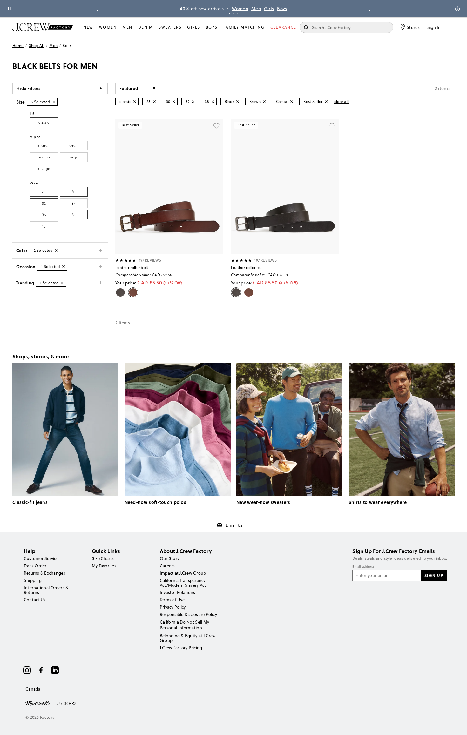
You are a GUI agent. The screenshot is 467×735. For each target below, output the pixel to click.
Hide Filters (29, 88)
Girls (269, 8)
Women (240, 8)
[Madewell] (37, 702)
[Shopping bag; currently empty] (451, 27)
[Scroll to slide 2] (233, 13)
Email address (363, 567)
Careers (167, 566)
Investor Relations (177, 592)
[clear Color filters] (56, 250)
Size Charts (103, 558)
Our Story (169, 558)
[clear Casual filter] (291, 101)
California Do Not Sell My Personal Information (184, 625)
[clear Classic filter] (134, 101)
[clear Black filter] (237, 101)
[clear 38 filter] (212, 101)
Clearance (283, 27)
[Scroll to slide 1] (229, 13)
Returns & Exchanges (44, 573)
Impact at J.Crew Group (183, 573)
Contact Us (34, 600)
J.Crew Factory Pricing (181, 648)
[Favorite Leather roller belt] (216, 126)
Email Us (234, 525)
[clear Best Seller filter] (326, 101)
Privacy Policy (173, 607)
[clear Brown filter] (264, 101)
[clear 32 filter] (193, 101)
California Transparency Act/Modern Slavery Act (183, 583)
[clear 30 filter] (173, 101)
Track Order (35, 566)
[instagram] (27, 670)
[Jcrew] (66, 702)
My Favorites (104, 566)
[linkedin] (55, 670)
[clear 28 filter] (154, 101)
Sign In (434, 27)
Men (256, 8)
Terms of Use (172, 600)
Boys (282, 8)
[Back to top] (456, 724)
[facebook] (41, 670)
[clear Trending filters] (62, 282)
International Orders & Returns (46, 590)
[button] (138, 88)
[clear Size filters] (53, 101)
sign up (433, 575)
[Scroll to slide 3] (237, 13)
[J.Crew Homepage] (42, 27)
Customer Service (41, 558)
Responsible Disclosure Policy (188, 614)
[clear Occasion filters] (63, 266)
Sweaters (170, 27)
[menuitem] (88, 27)
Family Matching (244, 27)
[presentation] (126, 260)
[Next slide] (370, 9)
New (88, 27)
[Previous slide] (96, 9)
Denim (145, 27)
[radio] (44, 122)
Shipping (33, 580)
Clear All (341, 101)
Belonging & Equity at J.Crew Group (188, 638)
